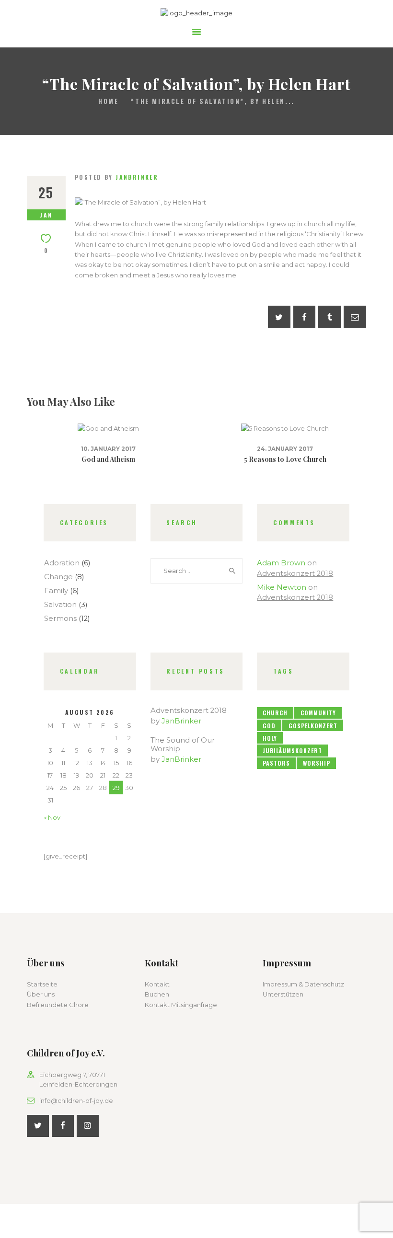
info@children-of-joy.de (76, 1100)
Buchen (157, 994)
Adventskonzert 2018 (295, 573)
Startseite (42, 984)
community (318, 713)
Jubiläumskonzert (292, 750)
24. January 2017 (285, 449)
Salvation (60, 604)
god (269, 726)
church (275, 713)
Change (58, 577)
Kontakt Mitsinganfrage (181, 1005)
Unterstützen (283, 994)
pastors (276, 763)
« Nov (52, 817)
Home (108, 101)
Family (56, 590)
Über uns (41, 994)
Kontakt (157, 984)
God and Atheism (108, 459)
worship (316, 763)
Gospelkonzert (313, 726)
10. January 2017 (108, 449)
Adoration (62, 563)
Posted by (116, 177)
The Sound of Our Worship (182, 744)
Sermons (60, 618)
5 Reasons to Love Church (285, 459)
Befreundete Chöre (58, 1005)
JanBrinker (181, 721)
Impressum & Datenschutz (303, 984)
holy (270, 738)
